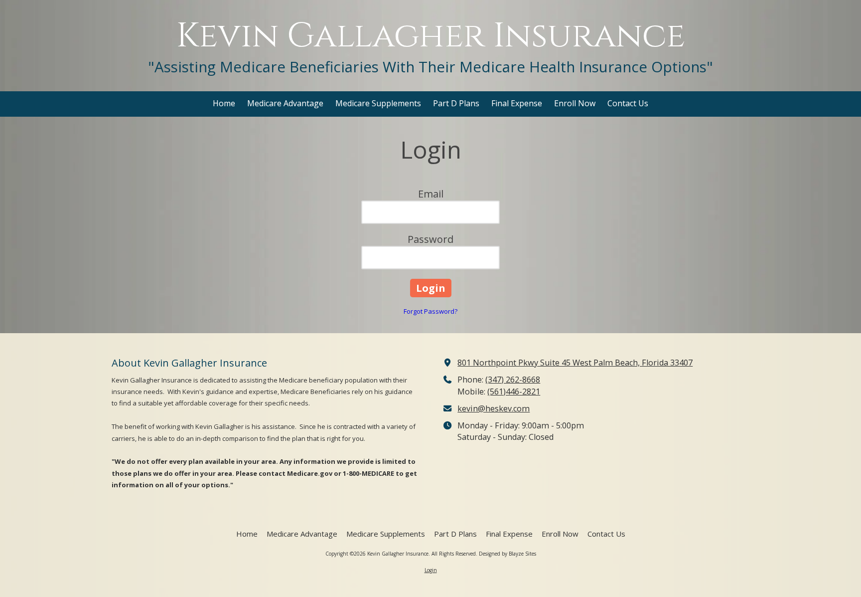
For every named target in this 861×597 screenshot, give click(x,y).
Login (431, 570)
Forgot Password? (430, 311)
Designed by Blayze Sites (507, 553)
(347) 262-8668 (512, 379)
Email (430, 193)
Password (430, 239)
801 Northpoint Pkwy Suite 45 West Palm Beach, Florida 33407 (575, 362)
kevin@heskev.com (493, 408)
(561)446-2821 (513, 391)
